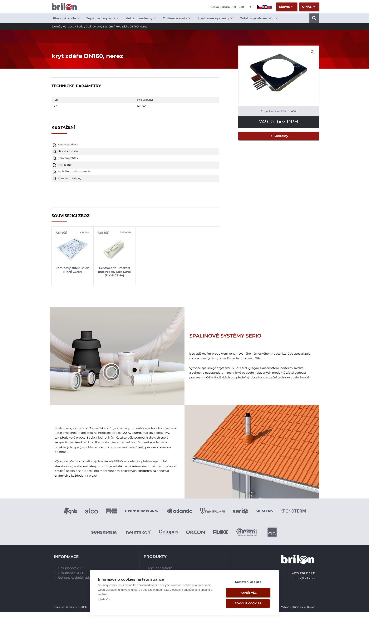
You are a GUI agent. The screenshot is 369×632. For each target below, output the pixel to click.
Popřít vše (248, 592)
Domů (56, 26)
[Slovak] (269, 6)
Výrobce (68, 26)
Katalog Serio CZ (68, 144)
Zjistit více (104, 599)
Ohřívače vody (175, 18)
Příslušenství (145, 99)
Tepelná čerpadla (101, 18)
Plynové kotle (64, 18)
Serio (80, 26)
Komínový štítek (68, 158)
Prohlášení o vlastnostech (74, 171)
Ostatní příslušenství (256, 18)
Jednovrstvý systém (99, 26)
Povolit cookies (248, 603)
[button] (314, 18)
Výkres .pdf (64, 164)
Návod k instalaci (68, 151)
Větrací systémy (139, 18)
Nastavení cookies (248, 581)
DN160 (141, 105)
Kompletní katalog (69, 178)
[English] (264, 6)
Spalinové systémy (213, 18)
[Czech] (259, 6)
